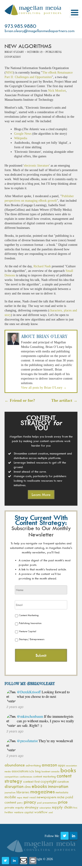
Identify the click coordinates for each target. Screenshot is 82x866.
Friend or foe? (20, 400)
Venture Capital (27, 631)
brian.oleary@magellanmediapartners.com (39, 31)
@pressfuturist (27, 740)
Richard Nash (42, 266)
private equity (14, 807)
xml (51, 812)
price (63, 802)
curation (63, 781)
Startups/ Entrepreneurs (31, 639)
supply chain (62, 807)
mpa (19, 797)
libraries (22, 792)
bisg (38, 771)
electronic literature (36, 165)
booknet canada (50, 771)
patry (20, 802)
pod (39, 802)
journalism (10, 792)
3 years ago (14, 706)
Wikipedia (20, 138)
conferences (26, 776)
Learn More (41, 494)
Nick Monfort (57, 90)
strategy (31, 807)
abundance (15, 765)
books (68, 770)
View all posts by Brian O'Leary (44, 387)
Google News (22, 133)
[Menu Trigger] (74, 12)
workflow (41, 812)
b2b (31, 771)
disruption (14, 786)
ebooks (39, 786)
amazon (49, 765)
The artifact (64, 400)
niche (60, 797)
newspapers (46, 797)
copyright (48, 781)
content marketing (44, 776)
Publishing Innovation (30, 623)
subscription (45, 807)
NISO (9, 72)
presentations (50, 802)
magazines (42, 791)
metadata (62, 792)
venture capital (23, 812)
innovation (58, 786)
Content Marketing (29, 615)
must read (29, 797)
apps (61, 765)
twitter (9, 812)
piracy (30, 802)
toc (75, 807)
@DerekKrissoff (29, 691)
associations (20, 771)
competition (12, 776)
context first (31, 781)
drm (27, 786)
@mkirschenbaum (30, 716)
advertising (33, 765)
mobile (10, 796)
